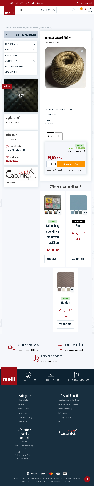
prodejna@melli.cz (12, 160)
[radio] (50, 136)
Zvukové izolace (12, 61)
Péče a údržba (63, 413)
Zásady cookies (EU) (65, 417)
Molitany (9, 49)
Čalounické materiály (32, 27)
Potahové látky (11, 44)
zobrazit (53, 258)
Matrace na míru (12, 55)
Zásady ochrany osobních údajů (69, 399)
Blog (59, 421)
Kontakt (24, 441)
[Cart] (84, 10)
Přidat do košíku (71, 164)
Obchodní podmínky (65, 408)
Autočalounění (11, 72)
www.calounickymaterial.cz (15, 27)
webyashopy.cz (74, 478)
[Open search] (73, 10)
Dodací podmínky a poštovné (68, 404)
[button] (82, 3)
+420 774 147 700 (29, 380)
